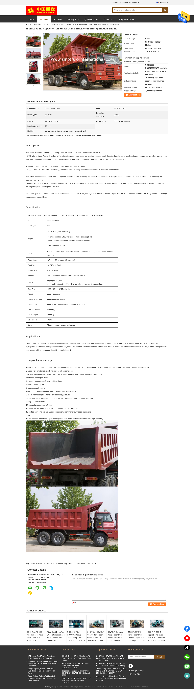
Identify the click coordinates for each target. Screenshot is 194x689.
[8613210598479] (187, 666)
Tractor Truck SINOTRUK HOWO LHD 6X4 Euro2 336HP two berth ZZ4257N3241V (76, 680)
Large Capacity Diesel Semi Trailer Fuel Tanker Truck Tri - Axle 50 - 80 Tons (41, 671)
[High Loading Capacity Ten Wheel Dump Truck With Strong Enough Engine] (33, 41)
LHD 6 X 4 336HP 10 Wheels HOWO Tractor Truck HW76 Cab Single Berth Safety (76, 658)
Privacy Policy (50, 687)
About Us (58, 19)
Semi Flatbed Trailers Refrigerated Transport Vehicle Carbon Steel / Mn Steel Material (42, 678)
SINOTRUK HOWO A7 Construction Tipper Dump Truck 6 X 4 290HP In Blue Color (95, 636)
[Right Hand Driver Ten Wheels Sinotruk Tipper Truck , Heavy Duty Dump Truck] (56, 623)
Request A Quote (126, 19)
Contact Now (129, 95)
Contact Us (108, 19)
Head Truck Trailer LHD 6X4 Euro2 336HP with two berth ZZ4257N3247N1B (75, 666)
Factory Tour (73, 19)
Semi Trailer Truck (37, 649)
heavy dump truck (64, 563)
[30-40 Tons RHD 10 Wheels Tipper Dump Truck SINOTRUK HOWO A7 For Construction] (36, 623)
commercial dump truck (85, 563)
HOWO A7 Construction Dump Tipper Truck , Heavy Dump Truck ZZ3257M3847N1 (117, 636)
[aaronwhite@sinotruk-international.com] (187, 675)
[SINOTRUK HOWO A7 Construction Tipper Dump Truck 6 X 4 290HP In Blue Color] (97, 623)
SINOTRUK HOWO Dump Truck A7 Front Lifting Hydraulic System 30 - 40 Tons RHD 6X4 (110, 658)
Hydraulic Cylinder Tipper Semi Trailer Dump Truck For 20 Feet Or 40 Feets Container (43, 663)
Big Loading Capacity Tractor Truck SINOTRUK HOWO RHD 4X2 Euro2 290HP (76, 673)
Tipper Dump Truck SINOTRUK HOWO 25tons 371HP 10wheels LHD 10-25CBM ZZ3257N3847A (111, 671)
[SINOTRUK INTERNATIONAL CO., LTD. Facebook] (131, 667)
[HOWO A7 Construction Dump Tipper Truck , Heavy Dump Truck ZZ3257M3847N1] (117, 623)
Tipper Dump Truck (50, 24)
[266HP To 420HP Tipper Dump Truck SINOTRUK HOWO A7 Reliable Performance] (157, 623)
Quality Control (91, 19)
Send (159, 657)
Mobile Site (135, 674)
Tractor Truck (68, 649)
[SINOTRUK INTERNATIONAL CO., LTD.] (41, 10)
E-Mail (132, 671)
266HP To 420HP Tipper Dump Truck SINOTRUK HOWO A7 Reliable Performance (156, 636)
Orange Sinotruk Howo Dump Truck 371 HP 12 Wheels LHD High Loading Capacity (111, 678)
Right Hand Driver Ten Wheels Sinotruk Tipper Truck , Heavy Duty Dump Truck (56, 636)
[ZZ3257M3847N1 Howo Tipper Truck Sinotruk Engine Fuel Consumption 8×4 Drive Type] (137, 623)
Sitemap (140, 671)
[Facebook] (187, 629)
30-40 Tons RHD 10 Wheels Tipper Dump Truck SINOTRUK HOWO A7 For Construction (35, 637)
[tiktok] (187, 647)
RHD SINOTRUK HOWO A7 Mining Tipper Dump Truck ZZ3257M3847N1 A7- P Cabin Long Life (76, 637)
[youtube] (187, 638)
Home (31, 19)
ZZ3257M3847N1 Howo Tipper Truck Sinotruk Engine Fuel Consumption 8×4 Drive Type (137, 637)
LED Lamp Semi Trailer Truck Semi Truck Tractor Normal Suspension (41, 657)
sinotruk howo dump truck (42, 563)
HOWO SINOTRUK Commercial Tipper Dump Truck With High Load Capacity (111, 665)
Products (44, 19)
